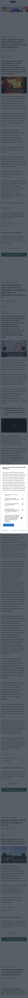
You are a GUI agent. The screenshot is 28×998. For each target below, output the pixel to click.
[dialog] (14, 499)
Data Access (14, 530)
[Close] (24, 467)
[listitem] (14, 495)
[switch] (22, 499)
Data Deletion (5, 530)
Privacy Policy (22, 530)
